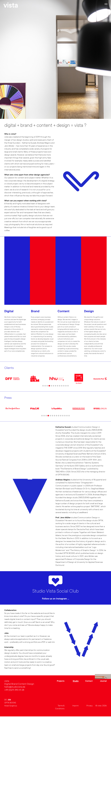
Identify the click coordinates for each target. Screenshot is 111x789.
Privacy (89, 777)
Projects (60, 752)
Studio (76, 752)
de (5, 771)
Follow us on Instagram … (55, 599)
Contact (89, 752)
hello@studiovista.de (14, 758)
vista (10, 6)
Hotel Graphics (10, 777)
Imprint (75, 777)
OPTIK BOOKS (10, 774)
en (9, 771)
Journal (103, 752)
